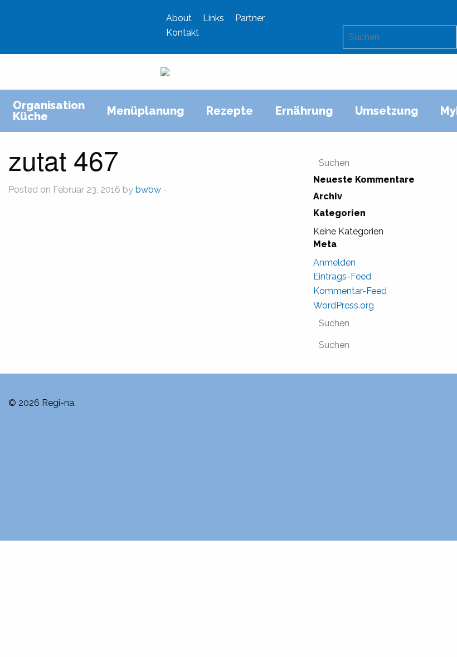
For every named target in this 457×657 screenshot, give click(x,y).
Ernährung (304, 110)
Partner (250, 18)
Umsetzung (386, 110)
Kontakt (182, 32)
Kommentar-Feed (350, 291)
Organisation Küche (49, 111)
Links (213, 18)
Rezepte (229, 110)
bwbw (148, 189)
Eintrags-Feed (342, 276)
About (179, 18)
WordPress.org (343, 305)
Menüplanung (145, 110)
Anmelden (334, 262)
